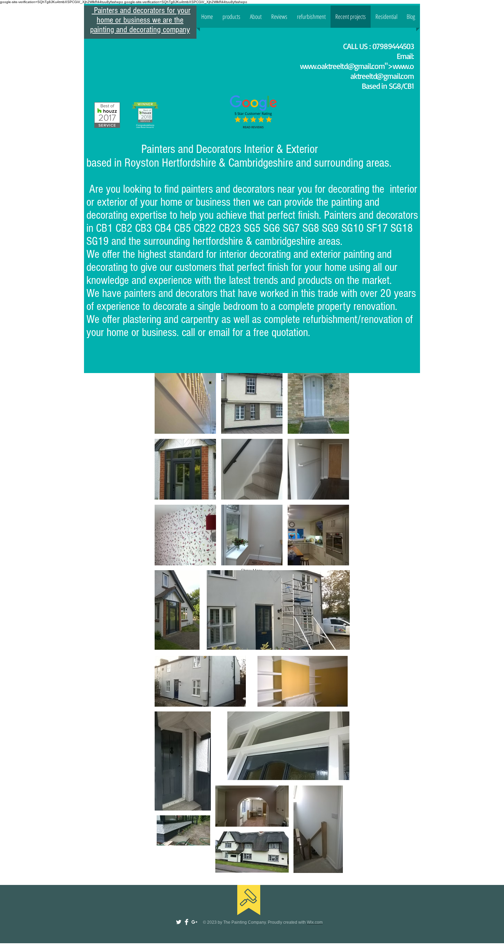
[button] (185, 403)
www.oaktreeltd (324, 66)
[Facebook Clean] (186, 922)
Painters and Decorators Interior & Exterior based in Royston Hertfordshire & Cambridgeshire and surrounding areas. (240, 156)
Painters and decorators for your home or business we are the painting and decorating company (140, 19)
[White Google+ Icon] (194, 922)
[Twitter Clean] (179, 922)
